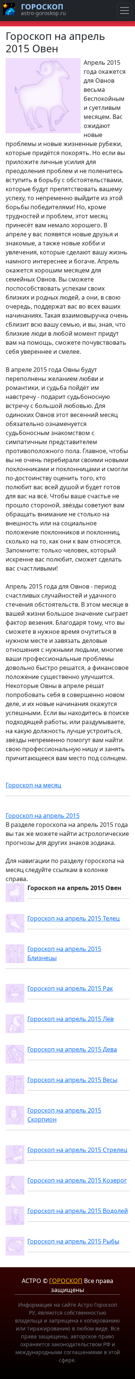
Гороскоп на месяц (33, 785)
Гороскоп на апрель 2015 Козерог (77, 1180)
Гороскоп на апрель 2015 (43, 815)
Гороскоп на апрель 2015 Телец (73, 918)
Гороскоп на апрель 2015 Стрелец (77, 1150)
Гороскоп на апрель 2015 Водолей (77, 1211)
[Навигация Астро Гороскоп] (124, 10)
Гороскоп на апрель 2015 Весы (72, 1080)
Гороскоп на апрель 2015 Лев (70, 1019)
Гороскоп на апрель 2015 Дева (72, 1049)
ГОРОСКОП (65, 1281)
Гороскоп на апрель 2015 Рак (70, 988)
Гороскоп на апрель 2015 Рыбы (73, 1241)
